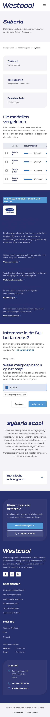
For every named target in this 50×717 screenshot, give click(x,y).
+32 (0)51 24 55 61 (25, 350)
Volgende (36, 404)
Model (15, 146)
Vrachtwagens (24, 47)
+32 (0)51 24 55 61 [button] (26, 533)
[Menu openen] (44, 5)
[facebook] (5, 574)
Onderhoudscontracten (13, 279)
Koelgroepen (8, 47)
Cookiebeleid (18, 712)
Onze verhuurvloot (11, 315)
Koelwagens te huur (11, 612)
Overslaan (19, 404)
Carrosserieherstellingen (13, 590)
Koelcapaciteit (31, 146)
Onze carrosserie (10, 261)
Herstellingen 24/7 (10, 603)
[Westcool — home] (18, 5)
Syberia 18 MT (15, 179)
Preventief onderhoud (12, 594)
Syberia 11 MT (15, 170)
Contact (6, 636)
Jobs (5, 632)
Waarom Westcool (10, 627)
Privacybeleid (32, 712)
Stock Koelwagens (11, 608)
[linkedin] (12, 574)
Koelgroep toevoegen (17, 394)
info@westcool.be (20, 688)
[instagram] (18, 574)
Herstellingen (9, 297)
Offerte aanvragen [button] (23, 525)
